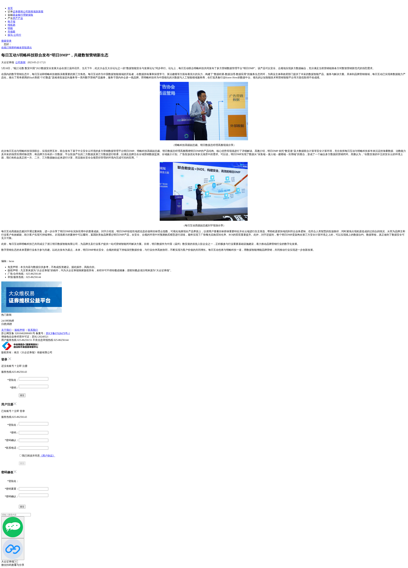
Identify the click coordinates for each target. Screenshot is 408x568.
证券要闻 (18, 11)
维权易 (11, 25)
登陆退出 (27, 47)
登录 (8, 41)
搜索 (3, 41)
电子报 (11, 21)
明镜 (10, 28)
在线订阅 (6, 47)
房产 (15, 18)
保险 (30, 15)
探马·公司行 (14, 35)
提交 (22, 463)
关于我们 (6, 330)
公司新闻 (28, 11)
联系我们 (33, 330)
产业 (20, 18)
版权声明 (20, 330)
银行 (20, 15)
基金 (15, 15)
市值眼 (11, 31)
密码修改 (16, 47)
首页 (10, 8)
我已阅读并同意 (38, 455)
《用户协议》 (47, 455)
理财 (25, 15)
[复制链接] (12, 549)
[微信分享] (12, 527)
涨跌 (35, 11)
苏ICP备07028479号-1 (58, 333)
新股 (40, 11)
